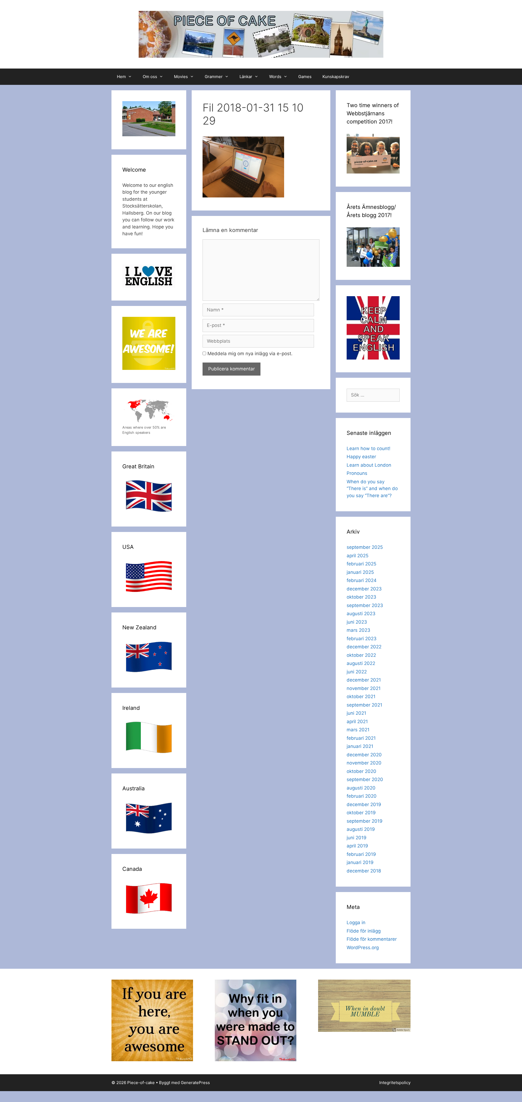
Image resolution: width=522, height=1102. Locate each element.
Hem (121, 76)
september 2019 (365, 821)
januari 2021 (360, 746)
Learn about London (369, 465)
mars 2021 (358, 729)
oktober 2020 (361, 771)
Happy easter (361, 456)
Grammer (214, 76)
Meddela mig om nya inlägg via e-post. (250, 353)
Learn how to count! (368, 448)
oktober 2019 (361, 812)
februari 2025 (361, 564)
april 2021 (357, 721)
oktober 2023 (361, 597)
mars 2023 (358, 630)
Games (305, 76)
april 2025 (357, 555)
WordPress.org (363, 947)
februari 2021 (361, 738)
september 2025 (365, 547)
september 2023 (365, 605)
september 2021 (364, 705)
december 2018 (364, 871)
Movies (181, 76)
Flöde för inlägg (364, 931)
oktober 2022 (361, 655)
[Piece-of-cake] (261, 34)
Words (275, 76)
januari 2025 (360, 572)
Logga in (356, 922)
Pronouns (357, 473)
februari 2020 (362, 796)
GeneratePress (195, 1082)
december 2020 (364, 754)
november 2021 (364, 688)
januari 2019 (360, 862)
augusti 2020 (361, 788)
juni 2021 (356, 713)
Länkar (246, 76)
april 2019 (357, 846)
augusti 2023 (361, 613)
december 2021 (364, 680)
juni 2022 (357, 671)
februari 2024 (362, 580)
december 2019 (364, 804)
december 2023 (364, 589)
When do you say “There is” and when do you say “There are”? (372, 488)
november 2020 (364, 763)
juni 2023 (357, 622)
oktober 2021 (361, 696)
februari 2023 (362, 638)
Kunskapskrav (335, 76)
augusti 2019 (361, 829)
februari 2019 (361, 854)
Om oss (150, 76)
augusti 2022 (361, 663)
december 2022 (364, 646)
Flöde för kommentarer (372, 939)
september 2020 (365, 779)
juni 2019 (356, 837)
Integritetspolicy (395, 1082)
